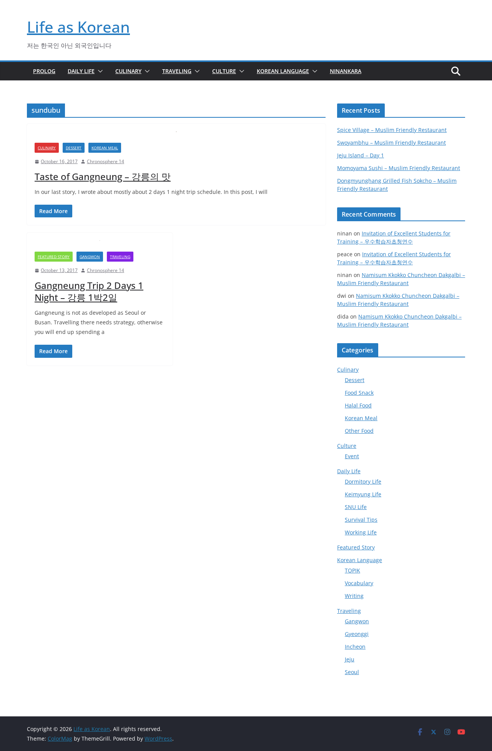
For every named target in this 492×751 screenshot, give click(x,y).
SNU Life (356, 507)
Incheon (355, 646)
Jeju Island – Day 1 (360, 155)
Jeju (349, 659)
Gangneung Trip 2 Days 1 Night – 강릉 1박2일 (89, 291)
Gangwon (90, 256)
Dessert (73, 147)
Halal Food (358, 405)
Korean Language (283, 71)
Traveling (176, 71)
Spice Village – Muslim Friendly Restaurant (392, 130)
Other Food (359, 430)
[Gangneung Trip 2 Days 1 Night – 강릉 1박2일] (100, 246)
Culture (224, 71)
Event (352, 456)
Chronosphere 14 (105, 161)
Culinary (128, 71)
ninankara (345, 71)
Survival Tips (361, 519)
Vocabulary (359, 583)
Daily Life (81, 71)
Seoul (352, 672)
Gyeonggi (357, 634)
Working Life (361, 532)
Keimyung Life (363, 494)
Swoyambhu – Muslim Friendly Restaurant (391, 142)
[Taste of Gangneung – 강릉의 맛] (176, 137)
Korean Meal (104, 147)
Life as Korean (78, 26)
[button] (99, 71)
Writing (354, 595)
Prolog (44, 71)
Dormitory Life (363, 481)
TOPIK (352, 570)
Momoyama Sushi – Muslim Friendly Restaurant (398, 168)
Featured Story (54, 256)
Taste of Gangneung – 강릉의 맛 (103, 176)
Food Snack (359, 392)
